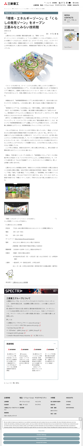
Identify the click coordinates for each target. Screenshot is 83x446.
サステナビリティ (60, 5)
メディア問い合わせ (72, 21)
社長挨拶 (6, 404)
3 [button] (55, 343)
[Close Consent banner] (80, 419)
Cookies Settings (41, 434)
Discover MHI (17, 328)
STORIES (68, 401)
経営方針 (53, 404)
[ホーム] (11, 3)
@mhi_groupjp (18, 333)
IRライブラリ (54, 410)
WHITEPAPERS (70, 407)
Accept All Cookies (41, 442)
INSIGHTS (76, 5)
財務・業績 (53, 407)
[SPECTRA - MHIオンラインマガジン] (31, 290)
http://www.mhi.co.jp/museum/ (24, 239)
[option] (13, 358)
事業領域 (6, 412)
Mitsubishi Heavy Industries (21, 335)
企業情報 (36, 5)
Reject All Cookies (41, 438)
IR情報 (69, 5)
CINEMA (68, 404)
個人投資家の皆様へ (56, 401)
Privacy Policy (41, 430)
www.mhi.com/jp (34, 323)
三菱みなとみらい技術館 (20, 282)
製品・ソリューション (47, 5)
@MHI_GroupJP (34, 330)
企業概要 (6, 401)
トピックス (38, 401)
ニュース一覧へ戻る (12, 383)
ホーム (5, 8)
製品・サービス (24, 404)
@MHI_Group (21, 330)
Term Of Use (67, 47)
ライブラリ (38, 404)
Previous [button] (5, 359)
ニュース (49, 3)
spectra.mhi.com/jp (33, 325)
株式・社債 (53, 413)
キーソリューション (25, 401)
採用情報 (54, 3)
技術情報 (22, 407)
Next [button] (57, 359)
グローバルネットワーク (10, 415)
